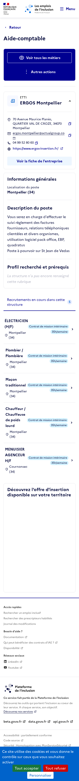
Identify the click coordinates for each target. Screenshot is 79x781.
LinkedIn (13, 662)
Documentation (14, 637)
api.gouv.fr (61, 721)
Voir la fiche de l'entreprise (39, 161)
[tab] (39, 302)
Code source (12, 740)
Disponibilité (12, 648)
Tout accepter (27, 768)
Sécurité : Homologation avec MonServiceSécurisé (35, 746)
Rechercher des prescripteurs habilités (28, 618)
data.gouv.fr (37, 721)
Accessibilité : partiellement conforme (28, 735)
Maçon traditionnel (15, 382)
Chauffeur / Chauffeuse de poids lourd (15, 417)
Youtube (13, 668)
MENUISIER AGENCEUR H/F (15, 455)
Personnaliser (40, 775)
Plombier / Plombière (14, 352)
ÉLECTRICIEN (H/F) (16, 323)
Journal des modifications (20, 624)
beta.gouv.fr (13, 721)
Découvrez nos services (18, 712)
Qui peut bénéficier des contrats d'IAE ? (29, 643)
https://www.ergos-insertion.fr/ (36, 149)
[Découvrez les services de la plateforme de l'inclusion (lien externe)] (20, 688)
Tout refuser (55, 768)
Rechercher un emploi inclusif (22, 613)
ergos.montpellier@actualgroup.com (39, 135)
